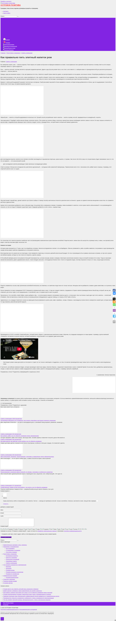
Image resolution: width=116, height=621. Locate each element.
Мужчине (8, 566)
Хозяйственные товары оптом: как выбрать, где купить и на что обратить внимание (24, 487)
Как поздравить (10, 548)
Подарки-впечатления (12, 577)
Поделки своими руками (10, 581)
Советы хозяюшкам (11, 61)
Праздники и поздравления (11, 546)
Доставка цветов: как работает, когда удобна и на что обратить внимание (21, 441)
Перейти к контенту (6, 1)
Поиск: (3, 16)
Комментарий (4, 526)
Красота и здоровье (11, 557)
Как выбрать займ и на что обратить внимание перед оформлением (20, 436)
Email (2, 513)
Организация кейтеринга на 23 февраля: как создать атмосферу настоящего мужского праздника (28, 420)
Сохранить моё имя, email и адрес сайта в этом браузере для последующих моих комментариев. (29, 534)
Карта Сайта (6, 13)
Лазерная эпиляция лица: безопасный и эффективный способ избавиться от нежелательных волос (31, 596)
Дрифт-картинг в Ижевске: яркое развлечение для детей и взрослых (22, 590)
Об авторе (5, 604)
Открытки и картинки (9, 579)
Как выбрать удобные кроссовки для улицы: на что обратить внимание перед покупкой (27, 592)
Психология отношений (12, 559)
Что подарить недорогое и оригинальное (14, 565)
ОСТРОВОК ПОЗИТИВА (11, 5)
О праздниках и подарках (13, 550)
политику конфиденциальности (72, 531)
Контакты (5, 11)
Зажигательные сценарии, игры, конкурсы (15, 545)
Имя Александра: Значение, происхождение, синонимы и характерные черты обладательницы (27, 456)
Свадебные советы (11, 561)
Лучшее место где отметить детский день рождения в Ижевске (20, 589)
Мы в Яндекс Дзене (8, 603)
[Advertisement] (58, 27)
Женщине (8, 568)
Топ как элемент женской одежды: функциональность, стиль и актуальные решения (26, 600)
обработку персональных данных (47, 531)
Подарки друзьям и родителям (14, 572)
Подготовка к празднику (10, 554)
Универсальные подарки (10, 575)
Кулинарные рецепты (12, 555)
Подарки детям (10, 570)
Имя (2, 510)
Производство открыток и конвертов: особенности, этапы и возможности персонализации (28, 598)
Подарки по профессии (12, 574)
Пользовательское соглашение (28, 609)
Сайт (2, 516)
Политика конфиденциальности (9, 609)
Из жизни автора (8, 583)
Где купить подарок (11, 552)
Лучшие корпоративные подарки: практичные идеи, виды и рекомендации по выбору (27, 594)
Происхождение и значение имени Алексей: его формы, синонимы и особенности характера (27, 472)
